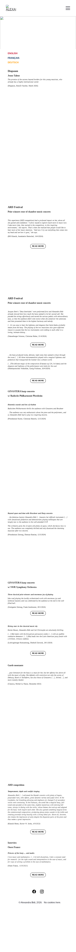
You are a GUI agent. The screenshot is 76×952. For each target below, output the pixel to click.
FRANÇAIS (13, 58)
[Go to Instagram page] (42, 891)
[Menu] (68, 8)
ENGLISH (13, 53)
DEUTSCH (13, 62)
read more (38, 246)
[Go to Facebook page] (36, 891)
